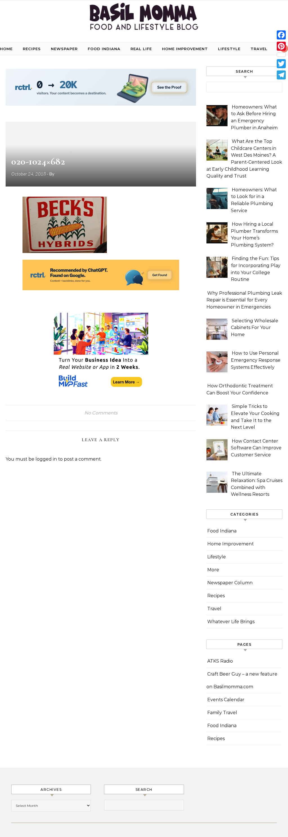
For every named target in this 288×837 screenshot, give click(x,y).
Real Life (141, 48)
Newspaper (64, 48)
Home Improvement (185, 48)
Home (6, 48)
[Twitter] (281, 63)
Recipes (32, 48)
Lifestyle (229, 48)
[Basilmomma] (144, 19)
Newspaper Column (230, 582)
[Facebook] (281, 35)
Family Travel (222, 712)
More (213, 569)
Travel (259, 48)
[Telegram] (281, 75)
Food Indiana (104, 48)
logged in (46, 459)
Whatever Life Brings (231, 621)
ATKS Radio (220, 661)
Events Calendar (225, 699)
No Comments (101, 413)
